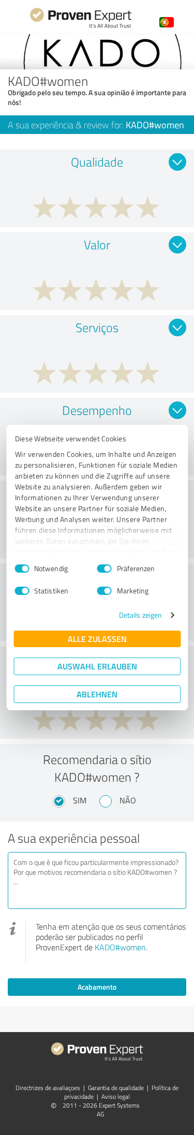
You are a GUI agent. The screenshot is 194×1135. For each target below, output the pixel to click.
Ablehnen (97, 694)
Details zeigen (140, 615)
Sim (79, 800)
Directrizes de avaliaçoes (48, 1087)
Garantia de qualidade (116, 1087)
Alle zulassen (97, 639)
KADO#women (120, 947)
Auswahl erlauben (97, 666)
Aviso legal (115, 1096)
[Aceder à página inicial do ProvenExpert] (80, 27)
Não (128, 800)
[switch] (104, 568)
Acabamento (97, 987)
